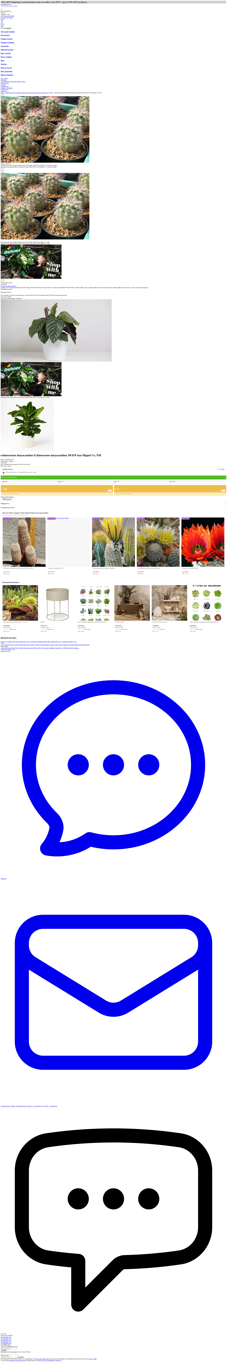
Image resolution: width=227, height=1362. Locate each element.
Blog (13, 648)
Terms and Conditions (48, 648)
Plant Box (43, 622)
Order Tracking (59, 645)
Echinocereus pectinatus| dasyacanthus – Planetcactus (104, 568)
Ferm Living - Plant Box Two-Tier (160, 622)
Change (223, 469)
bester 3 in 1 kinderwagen (8, 641)
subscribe (3, 1350)
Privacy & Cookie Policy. (42, 1359)
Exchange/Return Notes (7, 507)
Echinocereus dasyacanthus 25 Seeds (190, 568)
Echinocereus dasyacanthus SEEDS (55, 568)
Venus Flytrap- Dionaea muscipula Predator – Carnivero (15, 622)
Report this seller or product (8, 286)
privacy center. (93, 1359)
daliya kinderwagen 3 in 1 (55, 641)
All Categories (75, 648)
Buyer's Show (19, 648)
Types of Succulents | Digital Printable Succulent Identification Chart (92, 622)
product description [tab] (6, 297)
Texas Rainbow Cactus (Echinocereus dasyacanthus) (149, 568)
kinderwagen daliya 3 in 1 (69, 641)
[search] (1, 9)
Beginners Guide (28, 648)
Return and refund (69, 645)
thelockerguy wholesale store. (17, 1360)
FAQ (9, 651)
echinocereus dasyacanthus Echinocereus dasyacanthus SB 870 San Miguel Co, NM (29, 93)
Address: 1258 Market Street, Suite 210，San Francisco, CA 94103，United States (33, 1106)
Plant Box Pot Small (119, 622)
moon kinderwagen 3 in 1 (23, 641)
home (2, 93)
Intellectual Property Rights (81, 645)
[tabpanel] (113, 375)
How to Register (5, 645)
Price (20, 645)
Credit (36, 645)
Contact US (4, 651)
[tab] (113, 298)
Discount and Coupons (28, 645)
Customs (51, 645)
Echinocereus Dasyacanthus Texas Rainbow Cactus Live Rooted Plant (18, 568)
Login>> (8, 573)
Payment (41, 645)
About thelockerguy (6, 648)
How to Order (14, 645)
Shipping (46, 645)
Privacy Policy (37, 648)
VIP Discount (67, 648)
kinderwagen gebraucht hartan (38, 641)
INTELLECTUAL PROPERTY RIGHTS (49, 1360)
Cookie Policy (59, 648)
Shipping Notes (5, 503)
